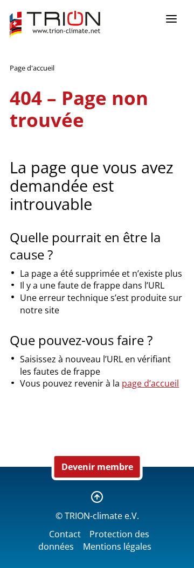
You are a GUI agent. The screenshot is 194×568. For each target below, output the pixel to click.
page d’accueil (150, 383)
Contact (65, 534)
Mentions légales (117, 546)
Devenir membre (97, 467)
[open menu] (171, 19)
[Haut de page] (97, 497)
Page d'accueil (32, 68)
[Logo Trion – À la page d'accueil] (55, 24)
